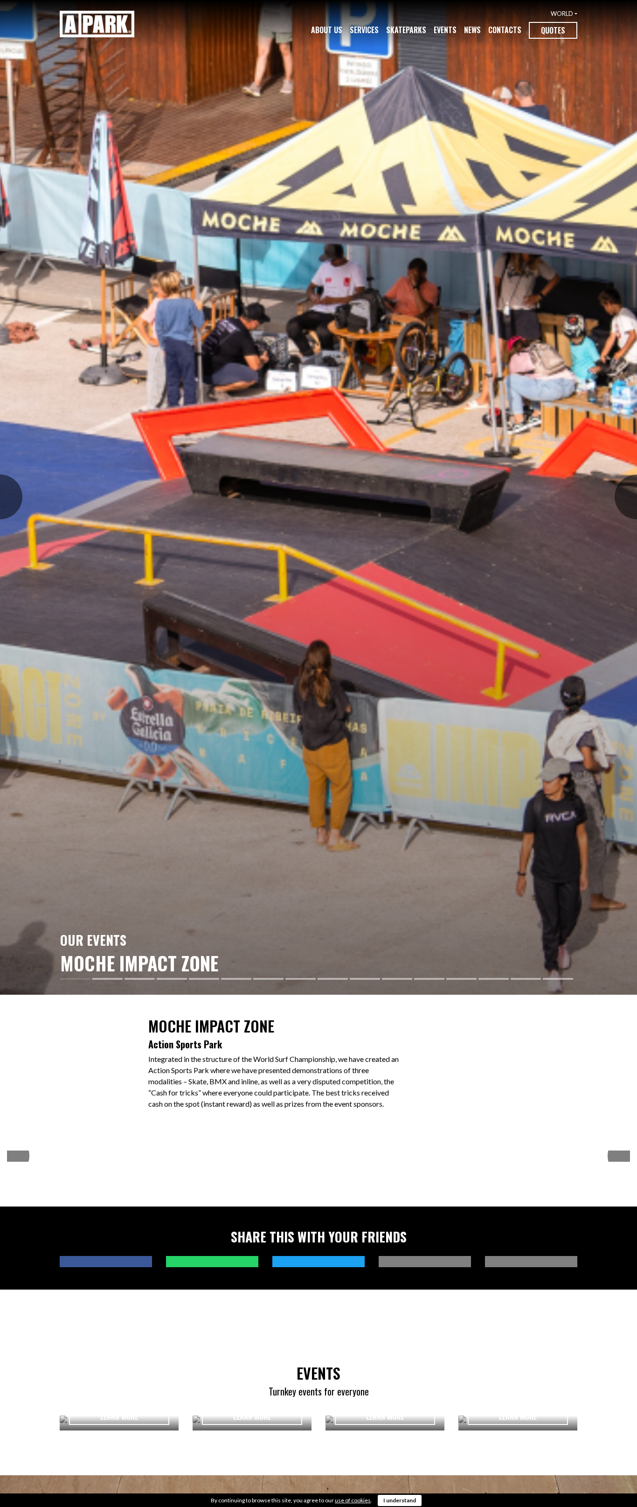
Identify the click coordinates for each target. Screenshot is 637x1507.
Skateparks (406, 29)
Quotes (553, 30)
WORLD (562, 13)
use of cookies (353, 1500)
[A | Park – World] (97, 24)
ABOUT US (326, 29)
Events (445, 29)
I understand (399, 1500)
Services (364, 29)
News (472, 29)
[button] (5, 497)
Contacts (504, 29)
